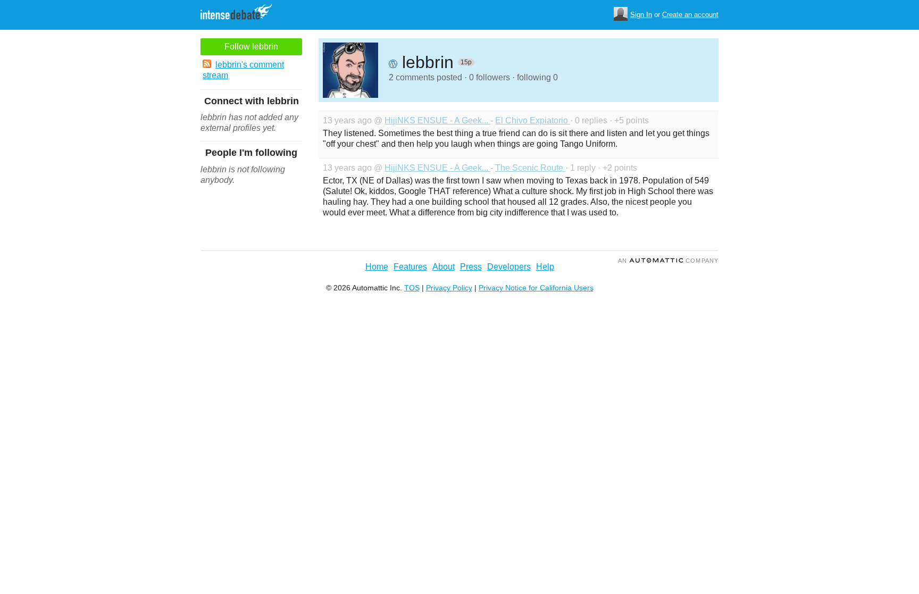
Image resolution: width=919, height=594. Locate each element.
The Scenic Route (530, 167)
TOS (412, 287)
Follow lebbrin (251, 46)
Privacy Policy (449, 287)
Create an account (690, 15)
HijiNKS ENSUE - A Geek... (437, 120)
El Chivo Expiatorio (532, 120)
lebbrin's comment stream (243, 70)
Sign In (641, 15)
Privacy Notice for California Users (536, 287)
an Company (668, 260)
